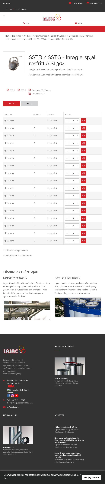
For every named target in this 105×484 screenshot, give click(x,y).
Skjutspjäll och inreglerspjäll (81, 36)
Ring (27, 23)
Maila (79, 23)
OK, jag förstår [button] (91, 477)
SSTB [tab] (11, 103)
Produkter (16, 36)
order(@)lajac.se (26, 403)
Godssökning (77, 3)
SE (6, 9)
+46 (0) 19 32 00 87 (18, 400)
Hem (7, 36)
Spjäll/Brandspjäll (58, 36)
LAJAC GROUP (21, 9)
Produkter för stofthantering (36, 36)
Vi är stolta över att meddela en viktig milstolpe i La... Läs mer (69, 461)
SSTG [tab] (29, 103)
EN (11, 9)
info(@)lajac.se (13, 407)
